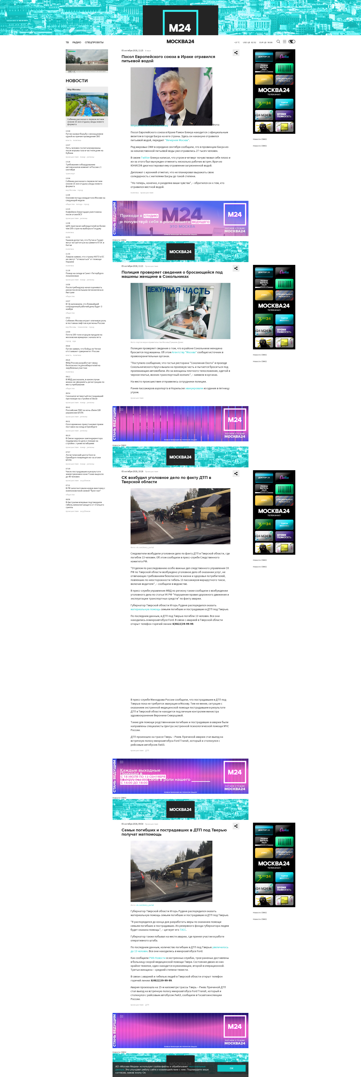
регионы (90, 157)
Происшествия (151, 266)
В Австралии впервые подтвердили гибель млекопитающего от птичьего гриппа (85, 505)
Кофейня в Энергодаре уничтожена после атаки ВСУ (84, 213)
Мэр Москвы (74, 89)
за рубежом (85, 481)
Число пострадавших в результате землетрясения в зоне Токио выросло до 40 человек (85, 474)
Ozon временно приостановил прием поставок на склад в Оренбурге (84, 425)
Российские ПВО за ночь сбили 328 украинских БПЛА (83, 411)
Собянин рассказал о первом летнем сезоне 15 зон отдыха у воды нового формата (85, 122)
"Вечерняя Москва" (177, 140)
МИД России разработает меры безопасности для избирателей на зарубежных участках (83, 365)
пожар (82, 157)
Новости (77, 81)
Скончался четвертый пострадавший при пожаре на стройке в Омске (84, 397)
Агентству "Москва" (184, 352)
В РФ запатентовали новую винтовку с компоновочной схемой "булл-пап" (85, 489)
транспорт (70, 174)
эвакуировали (194, 388)
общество (70, 204)
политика (77, 140)
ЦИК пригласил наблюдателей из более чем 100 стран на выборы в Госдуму (85, 227)
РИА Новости (157, 958)
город (80, 190)
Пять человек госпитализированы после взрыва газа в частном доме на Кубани (84, 150)
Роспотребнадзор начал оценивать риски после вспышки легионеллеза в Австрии (84, 290)
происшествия (72, 157)
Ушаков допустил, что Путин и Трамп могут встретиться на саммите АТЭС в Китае (85, 243)
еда (74, 341)
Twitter (145, 158)
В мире (148, 50)
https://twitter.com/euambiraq (149, 126)
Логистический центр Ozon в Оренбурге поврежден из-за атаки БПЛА (83, 457)
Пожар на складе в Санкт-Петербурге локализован (85, 274)
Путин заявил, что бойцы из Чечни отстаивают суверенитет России (83, 350)
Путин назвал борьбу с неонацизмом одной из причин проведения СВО (84, 135)
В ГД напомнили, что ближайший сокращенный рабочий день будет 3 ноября (84, 306)
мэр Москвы (71, 190)
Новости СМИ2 (119, 240)
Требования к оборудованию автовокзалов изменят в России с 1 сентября (83, 167)
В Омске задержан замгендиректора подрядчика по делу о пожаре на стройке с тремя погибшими (84, 441)
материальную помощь (145, 609)
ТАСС (183, 930)
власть (69, 140)
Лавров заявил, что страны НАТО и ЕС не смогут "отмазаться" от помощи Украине (85, 259)
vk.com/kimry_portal (145, 905)
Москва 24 (180, 41)
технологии (82, 327)
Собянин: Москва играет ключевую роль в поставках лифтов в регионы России (86, 322)
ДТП (147, 751)
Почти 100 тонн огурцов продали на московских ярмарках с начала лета (84, 336)
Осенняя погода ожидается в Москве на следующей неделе (85, 199)
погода (79, 204)
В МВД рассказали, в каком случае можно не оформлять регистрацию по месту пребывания (85, 382)
